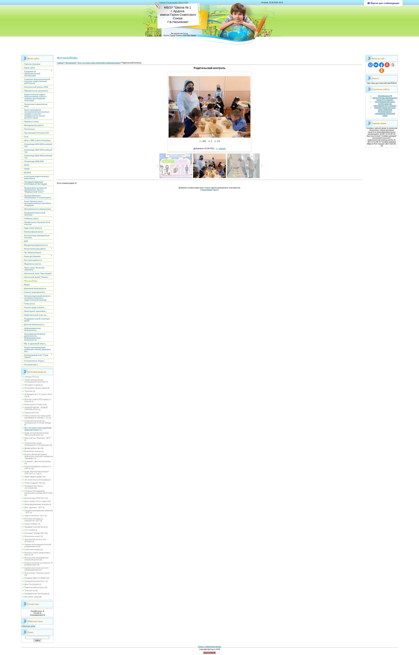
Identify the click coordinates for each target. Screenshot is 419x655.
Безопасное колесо (32, 536)
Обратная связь (28, 626)
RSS (186, 2)
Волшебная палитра (32, 451)
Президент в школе (32, 385)
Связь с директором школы (209, 646)
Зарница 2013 (30, 377)
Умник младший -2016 (33, 483)
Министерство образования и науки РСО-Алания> (385, 99)
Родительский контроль (34, 587)
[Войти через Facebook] (381, 64)
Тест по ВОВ (29, 530)
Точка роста (29, 590)
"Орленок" (28, 391)
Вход (181, 2)
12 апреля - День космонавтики (37, 461)
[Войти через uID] (370, 64)
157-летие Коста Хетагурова (36, 480)
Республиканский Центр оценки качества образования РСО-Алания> (385, 104)
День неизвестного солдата (35, 501)
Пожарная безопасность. (34, 581)
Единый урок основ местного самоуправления (36, 569)
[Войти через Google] (392, 64)
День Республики (31, 584)
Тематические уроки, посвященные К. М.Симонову (36, 444)
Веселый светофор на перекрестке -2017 (33, 520)
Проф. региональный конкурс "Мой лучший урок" (36, 434)
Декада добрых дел (32, 448)
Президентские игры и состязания (33, 487)
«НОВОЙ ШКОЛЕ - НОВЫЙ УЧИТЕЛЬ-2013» (35, 408)
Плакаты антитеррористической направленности (37, 545)
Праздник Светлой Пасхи (35, 527)
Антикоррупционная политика (36, 504)
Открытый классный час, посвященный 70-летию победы (37, 422)
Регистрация (172, 2)
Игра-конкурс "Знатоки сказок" (37, 573)
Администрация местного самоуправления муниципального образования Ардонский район (385, 111)
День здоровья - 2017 (33, 507)
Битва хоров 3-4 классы (34, 404)
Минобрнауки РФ (385, 96)
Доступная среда (31, 597)
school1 (222, 148)
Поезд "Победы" (31, 524)
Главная (162, 2)
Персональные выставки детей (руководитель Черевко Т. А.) (37, 417)
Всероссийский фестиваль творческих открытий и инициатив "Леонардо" (38, 456)
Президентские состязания (35, 594)
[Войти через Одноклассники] (381, 70)
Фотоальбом (71, 63)
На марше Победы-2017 (34, 533)
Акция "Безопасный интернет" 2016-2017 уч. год (36, 473)
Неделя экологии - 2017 (34, 516)
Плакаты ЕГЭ (30, 413)
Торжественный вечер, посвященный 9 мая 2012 (35, 381)
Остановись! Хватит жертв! (35, 388)
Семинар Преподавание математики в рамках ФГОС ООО (38, 492)
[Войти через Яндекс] (387, 64)
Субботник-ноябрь (32, 550)
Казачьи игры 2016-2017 (34, 498)
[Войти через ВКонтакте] (375, 64)
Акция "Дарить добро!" (33, 477)
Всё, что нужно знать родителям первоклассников (37, 429)
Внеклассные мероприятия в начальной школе (36, 559)
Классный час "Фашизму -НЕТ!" (37, 438)
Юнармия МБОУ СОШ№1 (35, 578)
